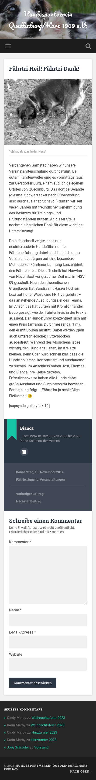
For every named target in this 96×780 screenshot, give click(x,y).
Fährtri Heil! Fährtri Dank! (44, 68)
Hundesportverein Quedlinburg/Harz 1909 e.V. (48, 19)
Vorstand (41, 747)
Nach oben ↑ (81, 771)
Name (15, 610)
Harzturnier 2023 (44, 732)
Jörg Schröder (18, 747)
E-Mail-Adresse (22, 632)
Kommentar (20, 542)
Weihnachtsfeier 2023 (48, 718)
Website (15, 654)
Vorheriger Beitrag (30, 494)
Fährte (21, 479)
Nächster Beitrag (28, 501)
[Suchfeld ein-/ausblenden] (88, 46)
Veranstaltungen (52, 479)
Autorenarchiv (24, 452)
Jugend (32, 479)
